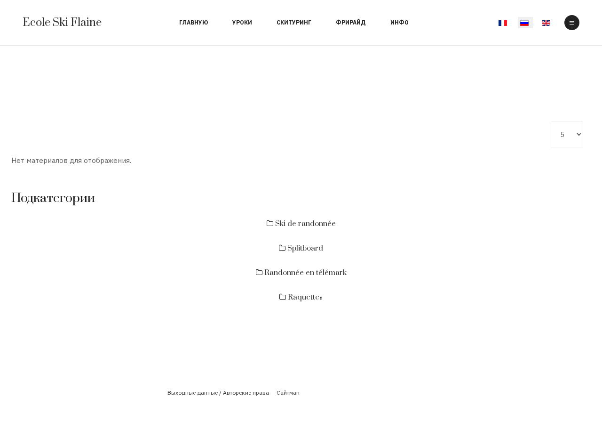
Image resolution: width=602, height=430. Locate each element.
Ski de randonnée (304, 223)
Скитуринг (294, 22)
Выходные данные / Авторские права (218, 392)
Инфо (399, 22)
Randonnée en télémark (304, 272)
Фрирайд (351, 22)
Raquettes (304, 297)
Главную (193, 22)
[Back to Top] (568, 384)
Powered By (301, 408)
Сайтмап (288, 392)
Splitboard (304, 248)
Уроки (242, 22)
